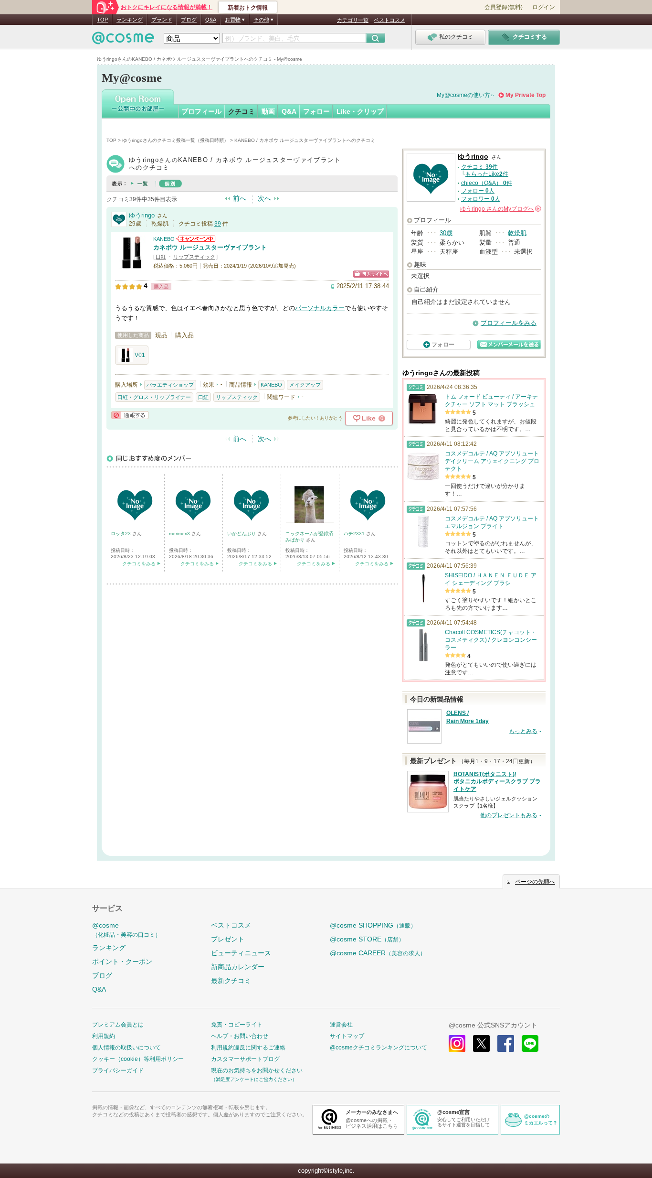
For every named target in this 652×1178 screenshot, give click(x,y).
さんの (500, 208)
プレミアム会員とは (118, 1024)
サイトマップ (347, 1036)
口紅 (161, 256)
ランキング (129, 19)
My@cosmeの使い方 (463, 95)
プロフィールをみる (508, 322)
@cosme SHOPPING (373, 925)
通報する (129, 415)
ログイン (543, 7)
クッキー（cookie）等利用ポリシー (138, 1059)
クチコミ (241, 111)
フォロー (316, 111)
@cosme (126, 929)
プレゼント (227, 939)
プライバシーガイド (118, 1070)
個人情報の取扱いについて (126, 1047)
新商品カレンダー (237, 967)
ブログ (189, 19)
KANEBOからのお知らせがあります (196, 239)
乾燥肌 (517, 233)
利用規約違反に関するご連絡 (248, 1047)
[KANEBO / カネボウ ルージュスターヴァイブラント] (131, 265)
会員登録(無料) (503, 7)
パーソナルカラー (320, 308)
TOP (102, 19)
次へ (264, 198)
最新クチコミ (231, 980)
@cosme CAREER (378, 953)
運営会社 (341, 1024)
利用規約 (103, 1036)
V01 (140, 355)
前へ (239, 198)
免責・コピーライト (237, 1024)
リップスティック (194, 256)
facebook (505, 1043)
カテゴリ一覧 (352, 20)
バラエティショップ (170, 385)
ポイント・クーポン (122, 961)
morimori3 (180, 533)
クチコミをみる (139, 563)
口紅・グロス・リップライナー (154, 397)
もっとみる (523, 731)
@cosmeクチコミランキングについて (378, 1047)
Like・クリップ (360, 111)
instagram (457, 1043)
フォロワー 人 (480, 198)
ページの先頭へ (535, 881)
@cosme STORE (367, 939)
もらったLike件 (486, 174)
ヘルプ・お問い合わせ (239, 1036)
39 (217, 223)
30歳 (446, 233)
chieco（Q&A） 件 (486, 183)
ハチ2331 (355, 533)
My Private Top (525, 95)
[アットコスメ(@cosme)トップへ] (123, 40)
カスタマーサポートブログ (245, 1059)
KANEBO (164, 239)
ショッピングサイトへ (371, 274)
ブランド (161, 19)
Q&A (210, 19)
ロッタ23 (121, 533)
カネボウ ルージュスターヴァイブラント (210, 247)
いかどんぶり (242, 533)
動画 (268, 111)
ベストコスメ (389, 20)
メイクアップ (305, 385)
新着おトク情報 (248, 7)
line (530, 1043)
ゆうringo (142, 215)
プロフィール (201, 111)
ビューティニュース (241, 953)
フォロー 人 (477, 190)
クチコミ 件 (479, 166)
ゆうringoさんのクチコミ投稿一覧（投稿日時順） (175, 140)
